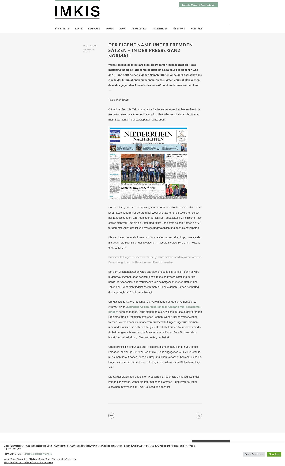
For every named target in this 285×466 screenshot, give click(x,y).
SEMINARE (94, 28)
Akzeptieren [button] (274, 454)
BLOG (122, 28)
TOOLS (110, 28)
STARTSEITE (62, 28)
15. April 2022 (90, 46)
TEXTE (78, 28)
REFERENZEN (160, 28)
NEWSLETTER (139, 28)
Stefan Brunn (88, 50)
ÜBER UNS (179, 28)
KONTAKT (196, 28)
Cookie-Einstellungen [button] (254, 454)
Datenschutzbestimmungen (38, 454)
